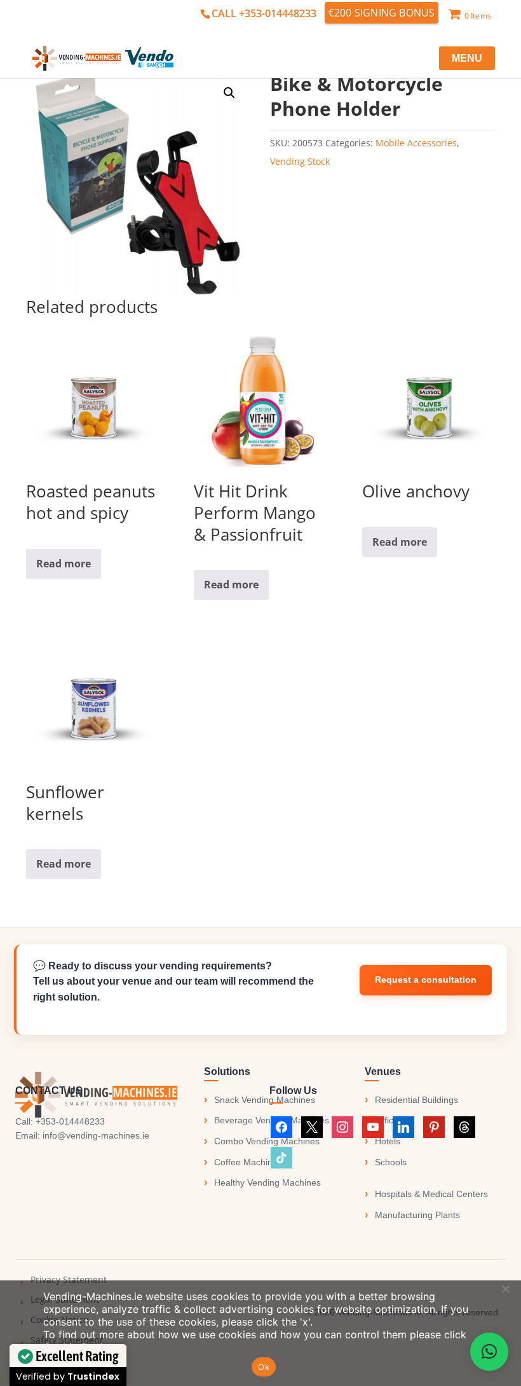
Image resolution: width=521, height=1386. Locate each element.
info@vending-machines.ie (96, 1135)
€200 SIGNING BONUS (381, 13)
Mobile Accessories (416, 143)
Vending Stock (300, 161)
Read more (63, 564)
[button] (229, 92)
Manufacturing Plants (417, 1215)
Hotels (387, 1141)
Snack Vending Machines (264, 1100)
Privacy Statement (68, 1279)
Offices (389, 1120)
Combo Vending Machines (267, 1141)
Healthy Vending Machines (267, 1182)
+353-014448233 (70, 1121)
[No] (505, 1288)
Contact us (426, 980)
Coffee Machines (248, 1162)
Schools (391, 1162)
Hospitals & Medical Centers (431, 1194)
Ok (263, 1367)
